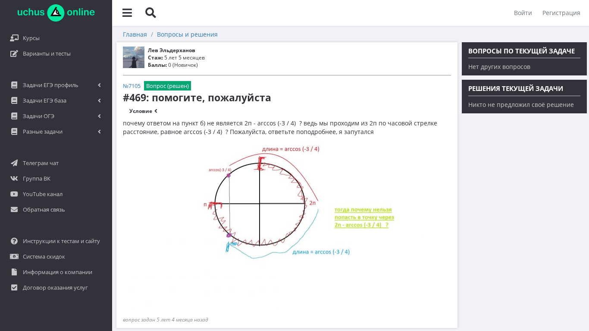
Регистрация (561, 13)
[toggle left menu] (127, 13)
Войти (523, 13)
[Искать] (150, 13)
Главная (135, 34)
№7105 (132, 86)
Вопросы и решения (187, 34)
